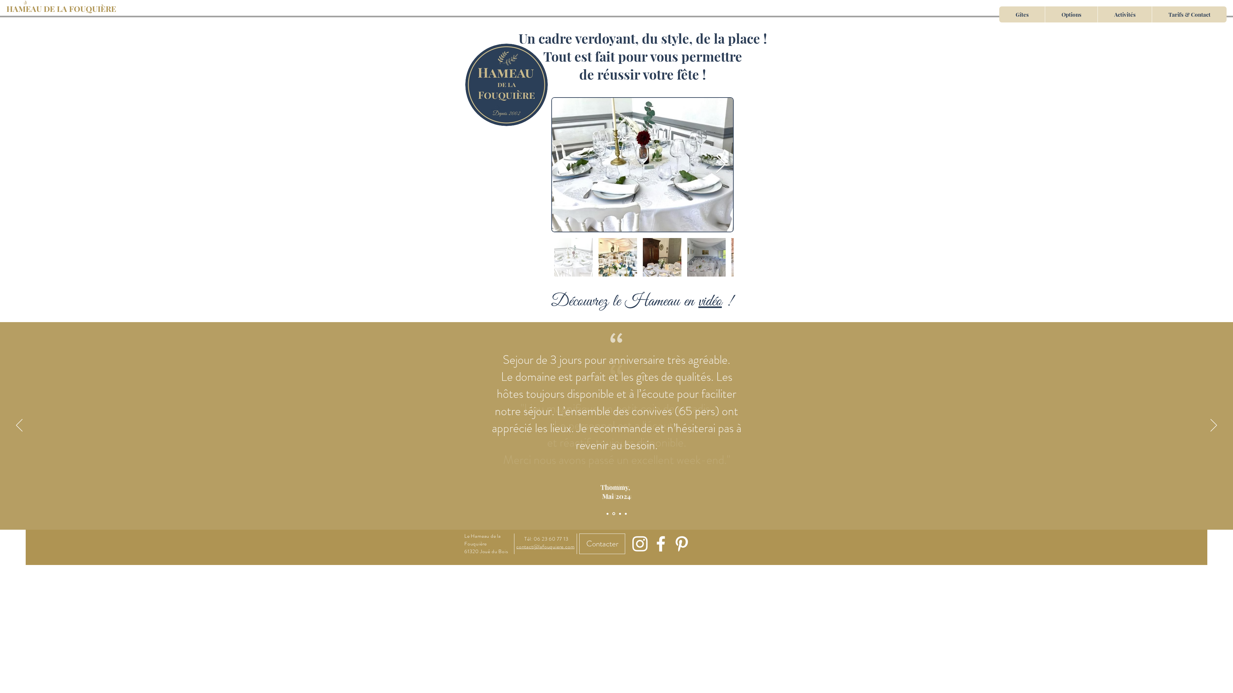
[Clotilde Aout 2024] (607, 514)
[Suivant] (1214, 425)
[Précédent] (19, 425)
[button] (506, 85)
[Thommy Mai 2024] (613, 513)
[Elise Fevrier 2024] (620, 514)
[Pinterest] (681, 544)
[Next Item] (720, 165)
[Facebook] (661, 544)
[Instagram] (640, 544)
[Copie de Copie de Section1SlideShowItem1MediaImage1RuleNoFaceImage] (626, 514)
